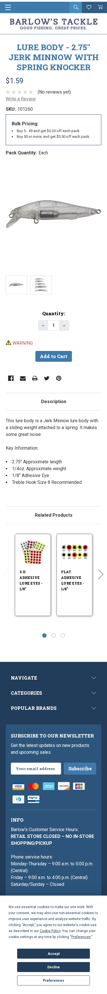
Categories (26, 693)
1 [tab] (44, 635)
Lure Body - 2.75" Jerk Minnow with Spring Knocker (54, 57)
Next (100, 574)
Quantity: (53, 313)
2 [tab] (53, 635)
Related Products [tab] (53, 515)
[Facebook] (11, 378)
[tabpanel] (53, 455)
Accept (54, 954)
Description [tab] (53, 401)
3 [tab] (62, 635)
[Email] (23, 378)
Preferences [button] (81, 937)
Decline (53, 967)
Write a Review (21, 99)
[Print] (35, 378)
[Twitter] (47, 378)
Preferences (53, 981)
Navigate (24, 678)
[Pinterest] (59, 378)
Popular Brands (33, 708)
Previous (6, 574)
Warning (22, 343)
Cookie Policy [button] (50, 931)
